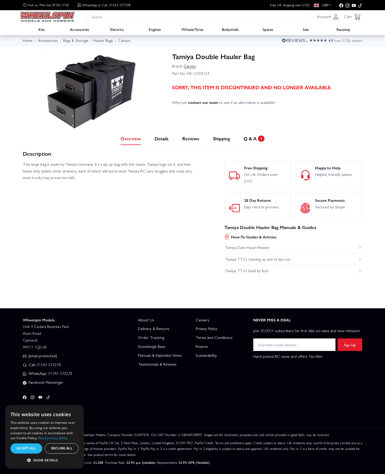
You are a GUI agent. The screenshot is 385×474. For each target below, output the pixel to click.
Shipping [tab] (221, 138)
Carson (190, 66)
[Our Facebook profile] (341, 5)
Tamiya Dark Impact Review (247, 247)
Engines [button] (155, 29)
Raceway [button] (343, 29)
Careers (202, 320)
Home (28, 40)
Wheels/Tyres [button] (193, 29)
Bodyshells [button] (230, 29)
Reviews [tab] (190, 138)
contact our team (203, 102)
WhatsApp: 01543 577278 (50, 373)
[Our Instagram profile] (347, 5)
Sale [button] (306, 29)
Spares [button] (268, 29)
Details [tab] (162, 138)
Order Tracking (151, 337)
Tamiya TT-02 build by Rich (246, 270)
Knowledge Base (151, 346)
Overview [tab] (130, 138)
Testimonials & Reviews (157, 364)
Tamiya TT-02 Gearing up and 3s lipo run (257, 259)
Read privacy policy (53, 438)
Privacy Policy (206, 328)
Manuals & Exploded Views (160, 355)
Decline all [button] (61, 448)
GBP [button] (324, 4)
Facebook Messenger (45, 382)
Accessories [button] (79, 29)
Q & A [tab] (253, 138)
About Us (146, 320)
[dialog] (44, 437)
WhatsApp (106, 4)
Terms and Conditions (214, 337)
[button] (328, 16)
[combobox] (198, 17)
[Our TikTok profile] (360, 5)
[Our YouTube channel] (354, 5)
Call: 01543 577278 (44, 364)
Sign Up (350, 344)
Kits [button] (41, 29)
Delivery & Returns (153, 328)
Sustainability (206, 355)
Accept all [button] (26, 448)
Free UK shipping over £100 (290, 4)
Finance (202, 346)
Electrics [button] (117, 29)
